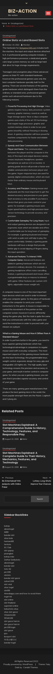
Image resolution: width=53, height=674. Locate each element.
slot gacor (8, 630)
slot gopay (9, 550)
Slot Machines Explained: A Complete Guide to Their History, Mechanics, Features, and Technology (24, 457)
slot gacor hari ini (11, 621)
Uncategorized (9, 35)
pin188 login (9, 627)
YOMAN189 (9, 615)
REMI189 (8, 618)
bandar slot (9, 535)
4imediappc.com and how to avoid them (22, 593)
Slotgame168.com (27, 48)
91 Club (7, 547)
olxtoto (7, 575)
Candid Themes (30, 667)
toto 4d (7, 569)
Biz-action (22, 11)
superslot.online (11, 605)
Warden (26, 45)
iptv (6, 633)
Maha (24, 439)
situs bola (8, 538)
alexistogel (9, 529)
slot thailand (9, 602)
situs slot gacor (11, 612)
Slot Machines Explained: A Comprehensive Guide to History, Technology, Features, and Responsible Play (24, 429)
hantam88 (9, 541)
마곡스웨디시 (10, 639)
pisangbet (8, 553)
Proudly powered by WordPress (18, 664)
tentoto (7, 544)
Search (40, 499)
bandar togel (10, 642)
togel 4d (8, 596)
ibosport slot (10, 636)
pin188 (7, 572)
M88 (6, 532)
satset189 (9, 581)
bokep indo (9, 556)
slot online (8, 599)
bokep (7, 526)
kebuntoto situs (11, 609)
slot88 (7, 590)
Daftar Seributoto (12, 559)
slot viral (8, 584)
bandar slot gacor (12, 578)
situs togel (9, 587)
